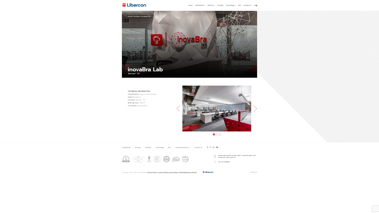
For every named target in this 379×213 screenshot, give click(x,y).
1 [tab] (214, 134)
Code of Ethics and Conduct (168, 172)
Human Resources (181, 147)
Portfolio (221, 5)
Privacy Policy (152, 172)
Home (190, 5)
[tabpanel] (216, 108)
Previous (178, 108)
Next (255, 108)
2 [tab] (217, 134)
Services (210, 5)
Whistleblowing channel (188, 172)
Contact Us (247, 5)
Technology (230, 5)
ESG (239, 5)
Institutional (199, 5)
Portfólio (136, 16)
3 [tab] (220, 134)
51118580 (225, 162)
